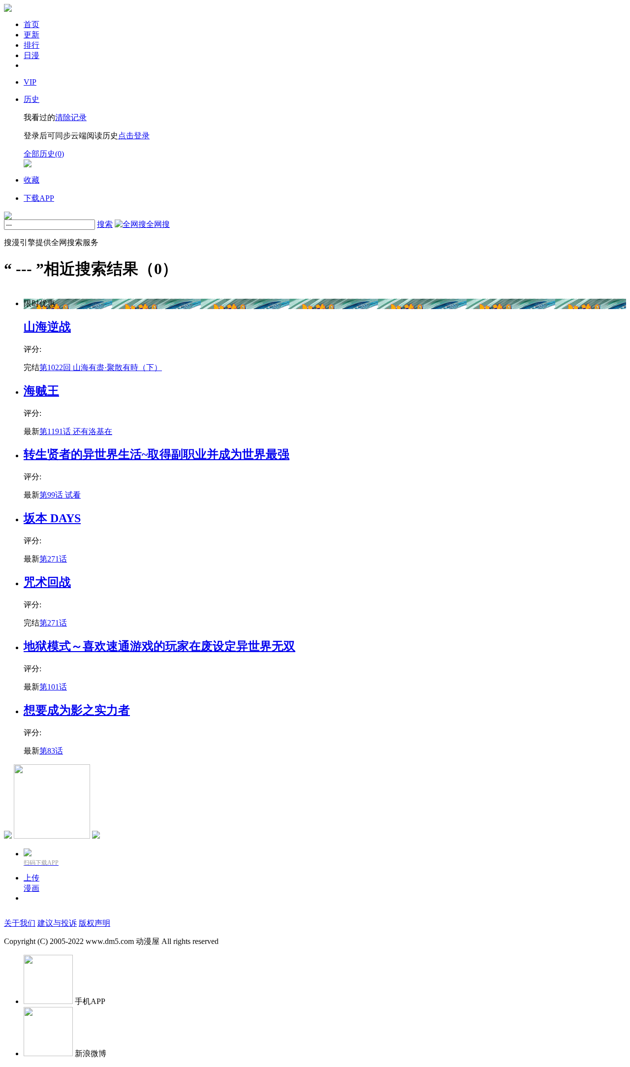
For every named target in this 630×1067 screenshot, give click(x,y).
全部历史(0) (44, 154)
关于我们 (19, 923)
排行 (31, 45)
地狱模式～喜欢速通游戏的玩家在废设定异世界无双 (159, 646)
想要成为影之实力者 (77, 710)
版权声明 (94, 923)
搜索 (105, 224)
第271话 (53, 559)
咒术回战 (47, 582)
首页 (31, 24)
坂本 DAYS (52, 518)
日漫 (31, 55)
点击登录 (134, 135)
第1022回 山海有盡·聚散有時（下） (100, 367)
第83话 (51, 751)
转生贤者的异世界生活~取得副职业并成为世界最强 (156, 454)
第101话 (53, 687)
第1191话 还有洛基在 (75, 431)
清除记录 (71, 117)
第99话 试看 (60, 495)
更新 (31, 35)
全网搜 (158, 224)
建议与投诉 (57, 923)
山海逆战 (47, 326)
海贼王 (41, 390)
